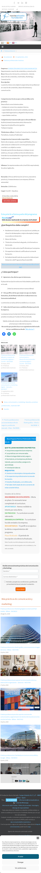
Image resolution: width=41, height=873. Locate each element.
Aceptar (20, 856)
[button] (38, 838)
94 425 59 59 (13, 798)
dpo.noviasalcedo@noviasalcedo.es (21, 820)
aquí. (29, 824)
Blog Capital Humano (9, 6)
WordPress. (27, 833)
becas (6, 401)
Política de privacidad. (25, 803)
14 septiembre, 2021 (21, 57)
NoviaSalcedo (8, 57)
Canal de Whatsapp (21, 800)
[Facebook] (14, 2)
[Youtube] (18, 2)
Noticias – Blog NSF (8, 9)
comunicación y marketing (16, 401)
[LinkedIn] (22, 2)
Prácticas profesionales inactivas (13, 60)
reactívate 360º (15, 404)
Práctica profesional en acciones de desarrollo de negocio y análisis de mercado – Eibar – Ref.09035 (10, 422)
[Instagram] (26, 2)
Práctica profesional (9, 51)
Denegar (20, 862)
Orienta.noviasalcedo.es (26, 6)
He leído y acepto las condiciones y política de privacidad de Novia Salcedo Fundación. (21, 580)
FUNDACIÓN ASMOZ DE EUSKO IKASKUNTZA (22, 67)
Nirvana (20, 833)
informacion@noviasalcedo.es (29, 798)
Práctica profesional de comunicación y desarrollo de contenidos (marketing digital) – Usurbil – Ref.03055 (27, 358)
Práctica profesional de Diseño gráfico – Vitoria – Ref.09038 (32, 420)
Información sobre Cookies (9, 803)
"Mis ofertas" (29, 328)
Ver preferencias (20, 868)
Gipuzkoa (28, 401)
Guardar (6, 407)
